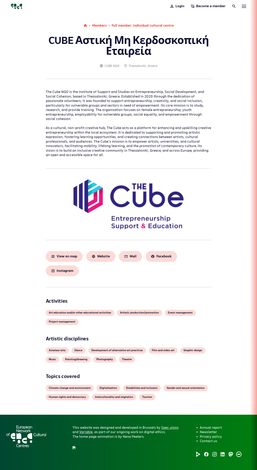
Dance (78, 350)
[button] (114, 406)
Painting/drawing (76, 359)
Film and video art (163, 350)
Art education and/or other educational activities (80, 312)
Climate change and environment (70, 388)
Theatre (127, 359)
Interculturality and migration (114, 397)
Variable (85, 432)
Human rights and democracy (67, 397)
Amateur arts (57, 350)
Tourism (147, 397)
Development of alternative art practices (117, 350)
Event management (180, 312)
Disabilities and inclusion (142, 388)
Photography (104, 359)
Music (52, 359)
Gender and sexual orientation (186, 388)
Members (99, 25)
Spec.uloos (169, 428)
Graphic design (193, 350)
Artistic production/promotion (139, 312)
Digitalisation (108, 388)
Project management (62, 321)
